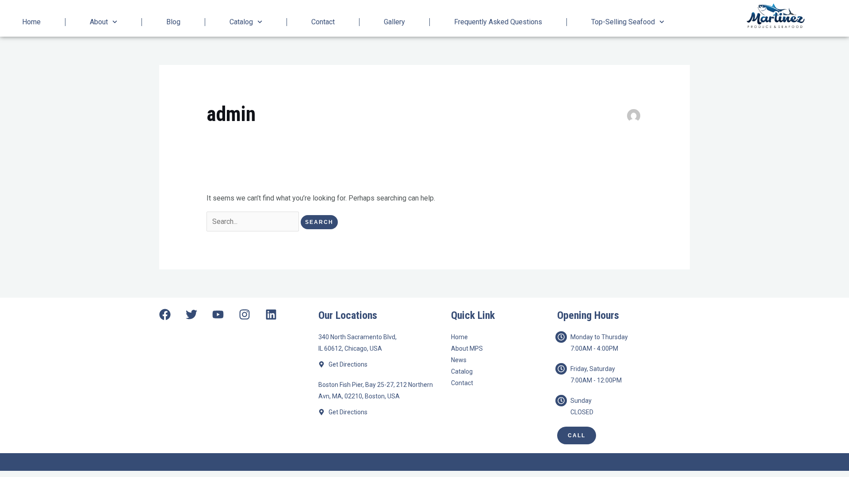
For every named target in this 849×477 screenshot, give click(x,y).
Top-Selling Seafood (623, 22)
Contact (323, 22)
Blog (173, 22)
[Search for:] (254, 221)
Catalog (241, 22)
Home (31, 22)
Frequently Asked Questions (498, 22)
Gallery (394, 22)
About (99, 22)
